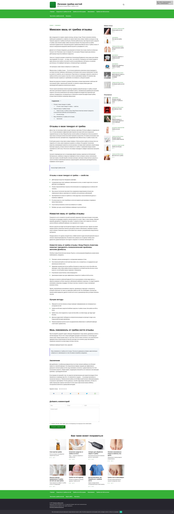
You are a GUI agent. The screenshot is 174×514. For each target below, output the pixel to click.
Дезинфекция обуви (117, 108)
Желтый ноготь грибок (117, 155)
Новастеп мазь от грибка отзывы (62, 108)
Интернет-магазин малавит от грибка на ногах (117, 100)
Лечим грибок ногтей (117, 30)
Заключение (59, 118)
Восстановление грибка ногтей (118, 48)
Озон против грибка (117, 39)
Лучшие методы (60, 114)
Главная (52, 11)
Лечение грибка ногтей (69, 4)
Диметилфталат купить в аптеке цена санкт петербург (118, 76)
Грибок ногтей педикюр (76, 477)
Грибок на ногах (116, 129)
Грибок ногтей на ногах (103, 11)
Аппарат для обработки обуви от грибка (118, 66)
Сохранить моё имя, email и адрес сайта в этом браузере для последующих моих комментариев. (71, 423)
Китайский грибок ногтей (118, 84)
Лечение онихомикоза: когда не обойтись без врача (115, 453)
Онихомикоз (91, 11)
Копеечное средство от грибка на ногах (117, 57)
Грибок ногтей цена (117, 146)
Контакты (68, 16)
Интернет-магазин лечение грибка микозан (118, 138)
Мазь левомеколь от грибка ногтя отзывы (64, 116)
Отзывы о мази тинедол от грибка (62, 104)
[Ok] (172, 512)
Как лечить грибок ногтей (57, 16)
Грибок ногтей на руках (79, 11)
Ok (121, 511)
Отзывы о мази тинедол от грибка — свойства (67, 106)
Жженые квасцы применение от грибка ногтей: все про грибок (57, 479)
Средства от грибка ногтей (63, 11)
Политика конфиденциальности (57, 507)
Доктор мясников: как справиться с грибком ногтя (95, 479)
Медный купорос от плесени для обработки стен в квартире (118, 121)
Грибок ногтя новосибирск (116, 477)
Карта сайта (69, 496)
